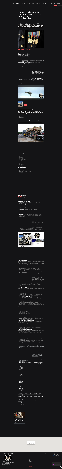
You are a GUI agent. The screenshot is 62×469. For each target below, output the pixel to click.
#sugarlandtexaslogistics (24, 399)
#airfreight (35, 399)
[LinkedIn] (54, 454)
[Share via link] (23, 404)
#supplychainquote (36, 396)
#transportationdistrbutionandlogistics (26, 397)
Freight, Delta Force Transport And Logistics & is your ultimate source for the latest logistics (19, 420)
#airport (27, 400)
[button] (31, 104)
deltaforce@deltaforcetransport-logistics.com (9, 462)
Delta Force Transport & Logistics (8, 453)
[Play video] (31, 92)
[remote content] (38, 55)
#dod (39, 400)
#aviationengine (36, 400)
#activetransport (31, 399)
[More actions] (43, 9)
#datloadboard (39, 393)
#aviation (30, 393)
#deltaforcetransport (20, 393)
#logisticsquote (20, 396)
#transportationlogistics (30, 396)
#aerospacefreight (40, 399)
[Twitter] (57, 454)
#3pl (18, 400)
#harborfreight (41, 397)
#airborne (19, 397)
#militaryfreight (31, 400)
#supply (19, 399)
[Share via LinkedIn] (21, 404)
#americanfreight (22, 400)
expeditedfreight (35, 393)
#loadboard (24, 396)
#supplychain (41, 396)
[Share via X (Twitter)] (19, 404)
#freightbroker (26, 393)
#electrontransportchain (35, 397)
